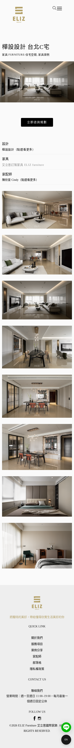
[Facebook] (34, 718)
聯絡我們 (37, 690)
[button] (37, 122)
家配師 (37, 656)
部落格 (37, 662)
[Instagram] (39, 718)
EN (66, 739)
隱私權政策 (37, 668)
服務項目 (37, 644)
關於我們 (37, 637)
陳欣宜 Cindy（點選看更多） (20, 179)
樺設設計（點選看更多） (18, 149)
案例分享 (37, 650)
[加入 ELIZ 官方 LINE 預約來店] (66, 727)
